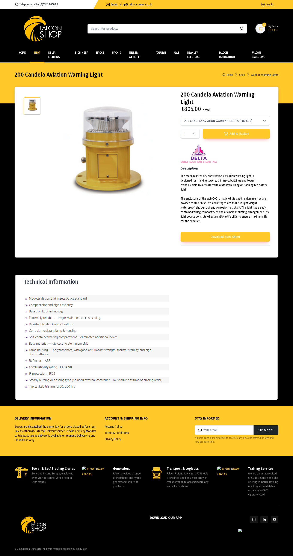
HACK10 (116, 53)
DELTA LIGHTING (54, 55)
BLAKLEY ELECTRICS (193, 55)
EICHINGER (81, 53)
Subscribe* (265, 430)
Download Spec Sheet (225, 237)
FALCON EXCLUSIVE (258, 55)
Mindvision (81, 548)
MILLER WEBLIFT (134, 55)
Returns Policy (113, 427)
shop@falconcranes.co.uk (135, 4)
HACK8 (100, 53)
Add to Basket (239, 134)
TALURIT (161, 53)
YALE (177, 53)
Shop (37, 53)
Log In (269, 4)
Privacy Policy (113, 439)
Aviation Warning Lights (264, 74)
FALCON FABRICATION (227, 55)
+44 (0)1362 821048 (46, 4)
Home (22, 53)
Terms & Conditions (117, 433)
